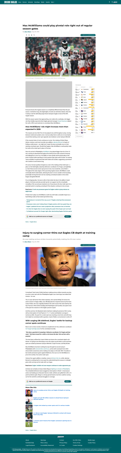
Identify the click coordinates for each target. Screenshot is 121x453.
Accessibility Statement (47, 445)
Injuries (48, 2)
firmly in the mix (56, 358)
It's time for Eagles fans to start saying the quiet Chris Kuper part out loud (48, 209)
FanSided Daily (30, 442)
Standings (37, 2)
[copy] (34, 35)
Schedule (30, 2)
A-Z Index (62, 445)
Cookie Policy (91, 442)
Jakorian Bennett (58, 142)
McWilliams (46, 151)
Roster (42, 2)
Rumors (25, 2)
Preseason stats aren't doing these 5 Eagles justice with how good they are (48, 204)
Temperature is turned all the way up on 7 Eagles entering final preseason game (48, 200)
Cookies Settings (77, 445)
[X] (112, 2)
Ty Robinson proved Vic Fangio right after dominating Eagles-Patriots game (49, 211)
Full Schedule (79, 136)
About (27, 440)
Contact (61, 440)
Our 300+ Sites (77, 440)
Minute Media (18, 449)
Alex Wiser (28, 31)
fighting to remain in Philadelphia (60, 369)
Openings (43, 440)
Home (27, 221)
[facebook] (109, 2)
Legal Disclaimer (30, 445)
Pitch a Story (44, 442)
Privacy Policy (63, 442)
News (19, 2)
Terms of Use (76, 442)
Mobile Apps (91, 440)
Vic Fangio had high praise (32, 329)
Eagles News (33, 221)
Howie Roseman (62, 121)
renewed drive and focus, (42, 349)
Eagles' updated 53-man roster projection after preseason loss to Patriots (48, 206)
